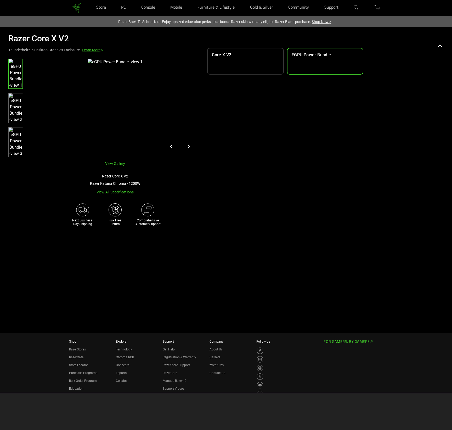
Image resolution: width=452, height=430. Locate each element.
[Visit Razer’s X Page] (260, 376)
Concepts (122, 365)
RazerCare (170, 373)
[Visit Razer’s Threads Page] (260, 368)
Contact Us (217, 373)
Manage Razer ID (175, 381)
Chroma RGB (125, 357)
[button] (15, 74)
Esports (121, 373)
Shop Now (321, 22)
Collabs (121, 381)
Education (76, 388)
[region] (103, 108)
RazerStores (77, 349)
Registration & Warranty (179, 357)
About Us (216, 349)
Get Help (169, 349)
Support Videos (173, 388)
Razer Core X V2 (38, 38)
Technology (124, 349)
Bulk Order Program (83, 381)
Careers (215, 357)
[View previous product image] (171, 146)
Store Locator (78, 365)
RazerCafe (76, 357)
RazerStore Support (176, 365)
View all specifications (115, 192)
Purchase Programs (83, 373)
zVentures (217, 365)
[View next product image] (188, 146)
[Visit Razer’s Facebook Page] (260, 350)
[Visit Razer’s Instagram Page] (260, 359)
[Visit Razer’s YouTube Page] (260, 385)
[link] (76, 7)
